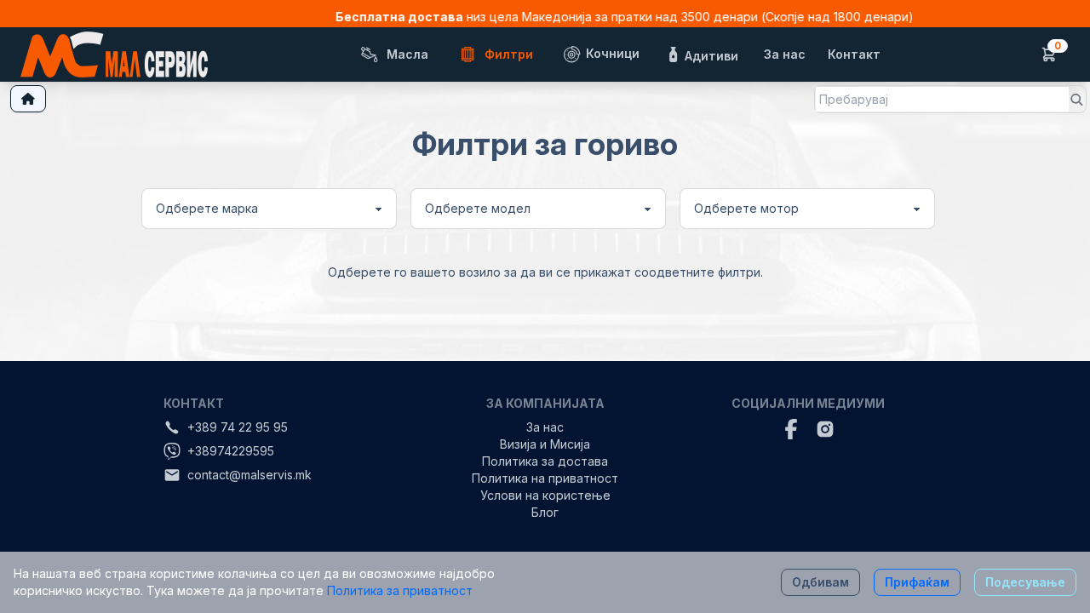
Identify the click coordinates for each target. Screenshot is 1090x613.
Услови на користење (545, 495)
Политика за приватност (398, 590)
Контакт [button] (854, 54)
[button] (601, 54)
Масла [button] (407, 54)
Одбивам (820, 582)
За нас (545, 427)
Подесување (1025, 582)
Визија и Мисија (545, 444)
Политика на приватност (545, 478)
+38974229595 (230, 451)
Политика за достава (545, 461)
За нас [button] (785, 54)
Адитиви (709, 55)
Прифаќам (917, 582)
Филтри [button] (509, 54)
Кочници (611, 53)
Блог (545, 512)
